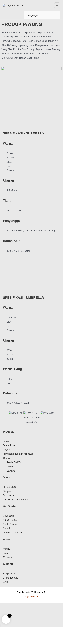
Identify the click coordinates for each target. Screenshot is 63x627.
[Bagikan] (16, 605)
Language (32, 15)
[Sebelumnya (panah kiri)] (3, 610)
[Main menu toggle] (57, 5)
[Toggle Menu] (40, 15)
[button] (4, 272)
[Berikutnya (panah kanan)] (9, 610)
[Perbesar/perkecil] (3, 605)
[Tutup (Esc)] (23, 605)
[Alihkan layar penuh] (9, 605)
